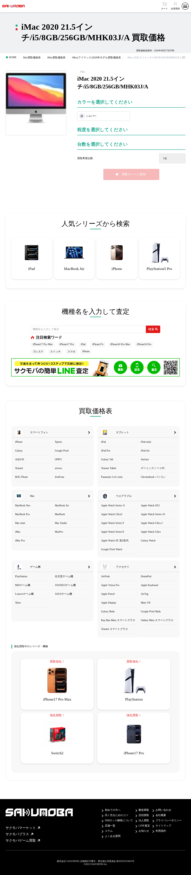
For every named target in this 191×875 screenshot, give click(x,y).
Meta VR (145, 602)
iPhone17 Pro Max (43, 344)
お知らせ (144, 830)
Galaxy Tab (107, 459)
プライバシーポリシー (169, 820)
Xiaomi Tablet (108, 468)
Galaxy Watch (148, 540)
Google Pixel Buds (151, 611)
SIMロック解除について (119, 820)
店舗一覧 (110, 825)
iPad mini (146, 441)
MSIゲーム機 (22, 585)
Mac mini (20, 523)
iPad (83, 344)
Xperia (58, 441)
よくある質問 (112, 836)
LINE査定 (144, 825)
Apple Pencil (108, 594)
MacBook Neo (22, 505)
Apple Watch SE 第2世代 (115, 540)
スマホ (71, 351)
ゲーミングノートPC (153, 468)
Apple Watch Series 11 (113, 505)
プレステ (38, 351)
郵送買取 (144, 810)
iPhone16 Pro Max (120, 344)
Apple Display (108, 602)
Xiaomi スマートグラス (114, 629)
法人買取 (144, 820)
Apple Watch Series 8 (112, 531)
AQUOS (19, 459)
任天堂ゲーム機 (64, 576)
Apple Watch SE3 (150, 505)
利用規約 (161, 830)
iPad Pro (105, 450)
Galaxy (19, 450)
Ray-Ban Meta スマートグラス (118, 620)
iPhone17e (97, 344)
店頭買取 (144, 815)
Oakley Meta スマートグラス (157, 620)
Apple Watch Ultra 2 (152, 523)
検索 (151, 329)
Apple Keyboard (149, 585)
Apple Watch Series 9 (112, 523)
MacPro (59, 531)
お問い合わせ (163, 810)
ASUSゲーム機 (63, 594)
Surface (145, 459)
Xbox (18, 602)
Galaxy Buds (108, 611)
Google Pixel (62, 450)
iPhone (86, 351)
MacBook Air (62, 505)
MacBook (60, 514)
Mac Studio (61, 523)
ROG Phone (21, 477)
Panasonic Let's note (112, 477)
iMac (17, 531)
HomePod (146, 576)
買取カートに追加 (134, 174)
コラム (109, 830)
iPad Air (145, 450)
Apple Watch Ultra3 (111, 514)
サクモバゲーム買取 (21, 840)
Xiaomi (19, 468)
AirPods (105, 576)
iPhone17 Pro (67, 344)
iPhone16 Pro (144, 344)
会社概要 (161, 815)
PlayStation (21, 576)
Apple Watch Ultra (151, 531)
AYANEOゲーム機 (65, 585)
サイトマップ (163, 825)
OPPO (58, 459)
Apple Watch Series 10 (153, 514)
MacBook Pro (22, 514)
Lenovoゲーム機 (24, 594)
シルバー (91, 116)
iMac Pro (20, 540)
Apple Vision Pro (110, 585)
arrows (58, 468)
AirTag (144, 594)
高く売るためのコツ (116, 815)
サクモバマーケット (21, 828)
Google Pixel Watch (111, 549)
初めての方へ (112, 810)
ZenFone (59, 477)
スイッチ (55, 351)
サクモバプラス (17, 834)
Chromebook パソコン (153, 477)
